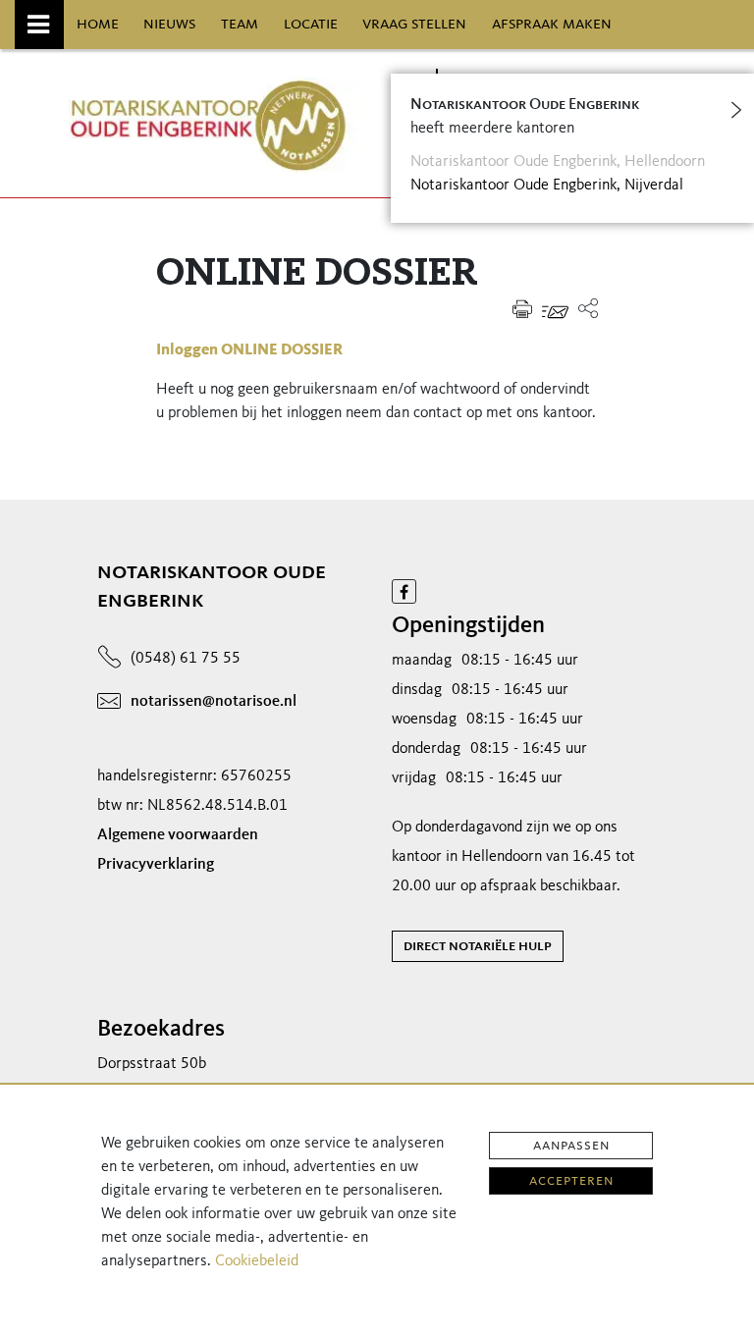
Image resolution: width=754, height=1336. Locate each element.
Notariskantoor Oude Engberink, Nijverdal (546, 185)
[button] (588, 308)
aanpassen (571, 1145)
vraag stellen (414, 23)
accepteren (571, 1181)
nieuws (169, 23)
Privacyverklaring (155, 865)
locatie (311, 23)
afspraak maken (552, 23)
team (239, 23)
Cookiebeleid (256, 1261)
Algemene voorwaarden (177, 835)
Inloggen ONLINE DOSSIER (249, 350)
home (98, 23)
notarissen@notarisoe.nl (213, 702)
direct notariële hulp (478, 946)
